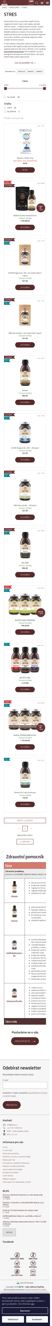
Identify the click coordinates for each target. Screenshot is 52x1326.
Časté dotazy (8, 1175)
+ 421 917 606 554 (14, 1127)
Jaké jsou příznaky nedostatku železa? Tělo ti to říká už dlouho (24, 1223)
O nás (5, 1147)
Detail (25, 169)
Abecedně (39, 71)
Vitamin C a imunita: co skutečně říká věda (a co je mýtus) (23, 1203)
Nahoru (26, 841)
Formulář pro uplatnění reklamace (16, 1162)
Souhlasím (37, 1319)
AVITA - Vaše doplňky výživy (18, 1131)
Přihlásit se (11, 1104)
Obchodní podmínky (11, 1153)
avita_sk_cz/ (12, 1134)
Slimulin (14, 896)
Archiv (9, 1232)
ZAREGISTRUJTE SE (23, 1041)
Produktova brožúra (11, 1172)
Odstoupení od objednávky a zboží (17, 1181)
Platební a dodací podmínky (14, 1166)
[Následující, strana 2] (25, 828)
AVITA (11, 107)
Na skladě (13, 97)
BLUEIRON (13, 111)
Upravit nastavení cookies (35, 1289)
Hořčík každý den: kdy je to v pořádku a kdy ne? (22, 1216)
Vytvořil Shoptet (26, 1282)
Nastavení (25, 1310)
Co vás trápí (7, 1150)
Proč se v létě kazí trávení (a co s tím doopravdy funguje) (23, 1196)
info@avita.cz (12, 1124)
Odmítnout (13, 1319)
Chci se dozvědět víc (24, 62)
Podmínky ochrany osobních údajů (16, 1156)
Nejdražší (31, 71)
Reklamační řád (9, 1159)
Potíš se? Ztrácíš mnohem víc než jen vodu (20, 1210)
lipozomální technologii (14, 51)
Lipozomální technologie (12, 1169)
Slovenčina (31, 4)
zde (32, 1303)
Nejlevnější (21, 71)
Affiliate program (9, 1178)
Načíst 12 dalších (25, 820)
